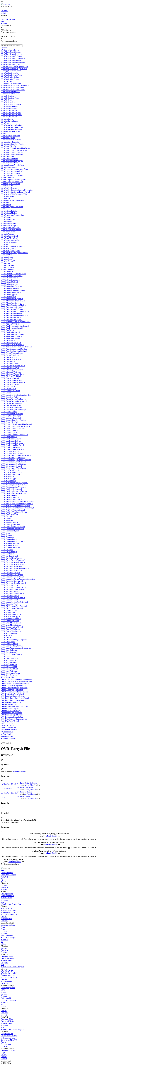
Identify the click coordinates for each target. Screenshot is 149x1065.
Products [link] (4, 889)
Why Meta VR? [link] (7, 908)
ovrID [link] (3, 797)
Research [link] (4, 887)
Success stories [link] (6, 919)
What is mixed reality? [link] (9, 910)
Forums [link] (4, 931)
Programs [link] (4, 900)
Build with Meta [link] (7, 873)
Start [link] (2, 902)
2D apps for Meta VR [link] (9, 914)
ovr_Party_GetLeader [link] (25, 787)
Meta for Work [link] (6, 898)
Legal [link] (3, 927)
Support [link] (4, 933)
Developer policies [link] (8, 925)
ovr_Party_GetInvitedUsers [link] (27, 783)
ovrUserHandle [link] (6, 788)
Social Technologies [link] (8, 875)
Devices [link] (4, 917)
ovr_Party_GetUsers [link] (24, 792)
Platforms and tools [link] (8, 912)
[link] (5, 4)
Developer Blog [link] (7, 894)
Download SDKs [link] (7, 896)
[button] (74, 2)
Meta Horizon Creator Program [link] (12, 904)
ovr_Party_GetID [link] (23, 796)
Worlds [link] (3, 881)
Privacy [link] (4, 929)
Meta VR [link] (4, 877)
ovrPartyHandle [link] (19, 771)
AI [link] (2, 879)
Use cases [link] (4, 921)
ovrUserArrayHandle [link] (9, 784)
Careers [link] (4, 885)
